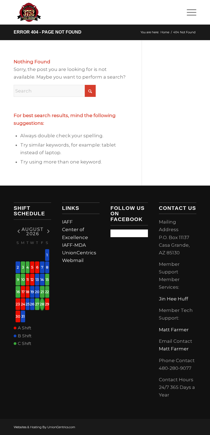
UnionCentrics (79, 252)
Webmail (73, 260)
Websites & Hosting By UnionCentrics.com (44, 427)
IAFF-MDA (74, 245)
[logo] (29, 12)
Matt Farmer (174, 329)
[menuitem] (188, 12)
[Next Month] (47, 231)
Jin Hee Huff (173, 299)
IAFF (67, 222)
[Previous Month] (18, 231)
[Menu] (188, 12)
